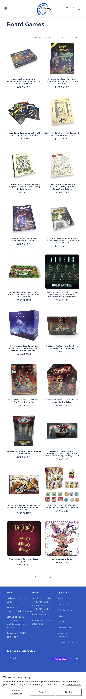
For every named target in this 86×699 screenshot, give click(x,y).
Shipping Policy (65, 610)
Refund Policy (64, 616)
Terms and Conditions (63, 635)
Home (60, 598)
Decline (69, 692)
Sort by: (37, 37)
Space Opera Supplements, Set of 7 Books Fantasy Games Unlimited (23, 134)
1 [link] (35, 577)
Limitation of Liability (67, 642)
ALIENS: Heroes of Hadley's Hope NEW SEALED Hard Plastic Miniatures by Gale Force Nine (62, 294)
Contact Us (63, 604)
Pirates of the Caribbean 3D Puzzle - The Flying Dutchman (24, 401)
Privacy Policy (64, 628)
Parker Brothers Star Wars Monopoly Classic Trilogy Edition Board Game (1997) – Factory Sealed (62, 453)
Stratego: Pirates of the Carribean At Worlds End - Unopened (62, 347)
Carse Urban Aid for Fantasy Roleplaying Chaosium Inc (24, 239)
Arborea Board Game (62, 559)
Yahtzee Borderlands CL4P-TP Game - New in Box (24, 452)
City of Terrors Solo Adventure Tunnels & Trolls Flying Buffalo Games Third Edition (62, 186)
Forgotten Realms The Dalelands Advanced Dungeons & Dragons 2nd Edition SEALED (62, 240)
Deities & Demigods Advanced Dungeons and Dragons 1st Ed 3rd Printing (62, 81)
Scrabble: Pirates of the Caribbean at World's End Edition (62, 401)
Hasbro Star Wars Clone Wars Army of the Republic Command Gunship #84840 (23, 507)
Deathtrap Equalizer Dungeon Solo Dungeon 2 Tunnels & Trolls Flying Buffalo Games (24, 186)
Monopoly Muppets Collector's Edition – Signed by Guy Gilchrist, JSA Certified (23, 294)
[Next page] (50, 577)
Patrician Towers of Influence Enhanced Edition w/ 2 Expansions (62, 506)
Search (61, 622)
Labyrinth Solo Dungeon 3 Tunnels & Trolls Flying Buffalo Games (62, 134)
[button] (6, 9)
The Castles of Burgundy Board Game (23, 560)
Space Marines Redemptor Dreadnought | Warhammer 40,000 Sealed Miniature (23, 81)
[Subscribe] (47, 658)
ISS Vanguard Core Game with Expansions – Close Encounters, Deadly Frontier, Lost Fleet (24, 348)
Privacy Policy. (73, 685)
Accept (42, 692)
